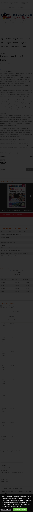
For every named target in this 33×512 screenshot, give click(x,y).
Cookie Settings (6, 509)
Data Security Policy (17, 506)
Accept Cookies (21, 509)
